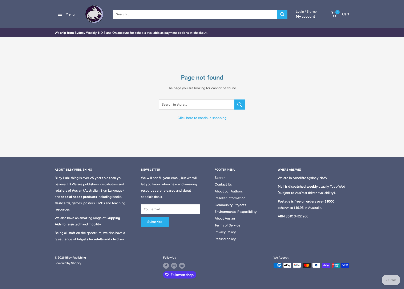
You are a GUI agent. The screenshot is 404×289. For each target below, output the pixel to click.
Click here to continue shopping (202, 118)
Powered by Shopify (68, 263)
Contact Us (223, 184)
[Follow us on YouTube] (182, 266)
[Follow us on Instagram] (174, 266)
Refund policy (225, 239)
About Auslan (225, 218)
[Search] (282, 14)
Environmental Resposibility (236, 212)
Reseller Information (230, 198)
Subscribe (154, 222)
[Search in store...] (239, 104)
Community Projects (230, 205)
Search (220, 178)
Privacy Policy (225, 232)
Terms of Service (227, 225)
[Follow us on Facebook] (166, 266)
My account (305, 16)
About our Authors (229, 191)
